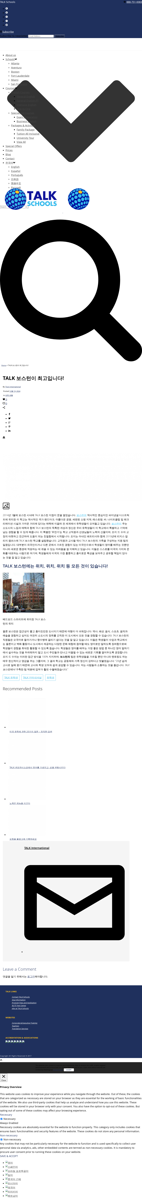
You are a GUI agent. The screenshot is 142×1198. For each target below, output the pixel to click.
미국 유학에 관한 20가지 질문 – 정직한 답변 (31, 731)
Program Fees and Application (24, 1003)
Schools (10, 59)
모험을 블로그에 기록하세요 (23, 839)
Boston (15, 71)
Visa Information (19, 1000)
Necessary (9, 1118)
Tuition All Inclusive (28, 133)
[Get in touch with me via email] (74, 951)
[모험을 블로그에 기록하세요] (27, 834)
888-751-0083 (134, 2)
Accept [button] (68, 1070)
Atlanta (15, 63)
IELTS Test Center (19, 1005)
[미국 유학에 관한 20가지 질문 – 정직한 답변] (27, 727)
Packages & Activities (23, 125)
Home (3, 365)
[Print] (4, 437)
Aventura (16, 67)
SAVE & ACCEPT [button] (9, 1156)
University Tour (25, 138)
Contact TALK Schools (21, 997)
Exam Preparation (27, 117)
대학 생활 (9, 395)
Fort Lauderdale (20, 75)
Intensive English (26, 104)
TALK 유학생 (11, 677)
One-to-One (23, 108)
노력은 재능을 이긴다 (20, 803)
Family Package (26, 129)
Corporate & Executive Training (24, 1023)
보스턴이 (116, 523)
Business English (26, 121)
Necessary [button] (6, 1114)
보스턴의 (82, 515)
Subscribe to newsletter (13, 36)
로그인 (31, 976)
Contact (10, 158)
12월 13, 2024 (14, 391)
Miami (14, 80)
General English (26, 96)
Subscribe (8, 31)
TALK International (13, 386)
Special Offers (14, 146)
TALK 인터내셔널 (32, 677)
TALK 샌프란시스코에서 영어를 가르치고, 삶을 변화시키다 (37, 767)
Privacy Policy (58, 1070)
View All (21, 142)
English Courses (20, 92)
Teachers (15, 1026)
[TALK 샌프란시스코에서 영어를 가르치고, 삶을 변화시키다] (27, 763)
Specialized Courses (22, 113)
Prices (9, 150)
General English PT (28, 100)
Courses (10, 88)
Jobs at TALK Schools (20, 1008)
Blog (8, 154)
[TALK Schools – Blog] (62, 212)
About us (11, 55)
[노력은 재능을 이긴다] (27, 799)
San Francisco (19, 84)
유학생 (50, 677)
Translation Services (20, 1028)
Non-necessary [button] (8, 1135)
